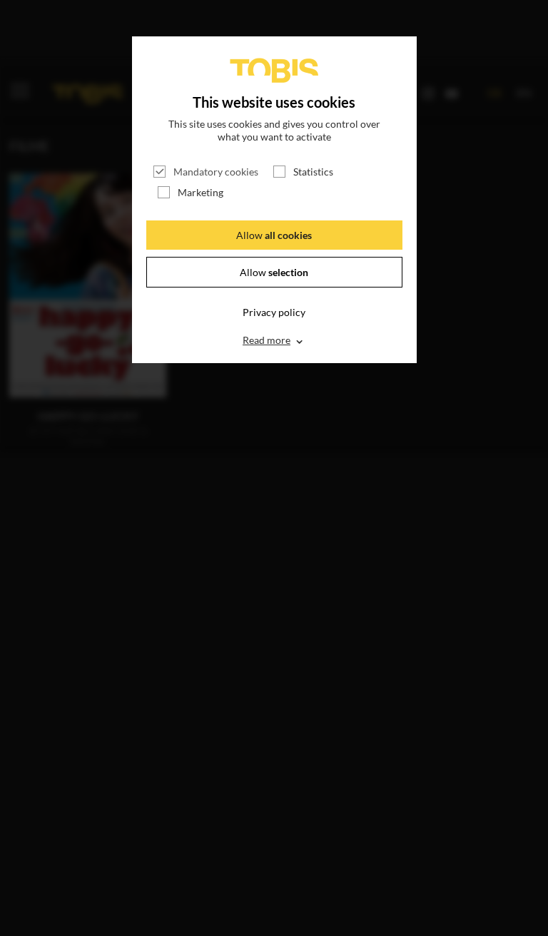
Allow (274, 235)
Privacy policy (274, 312)
